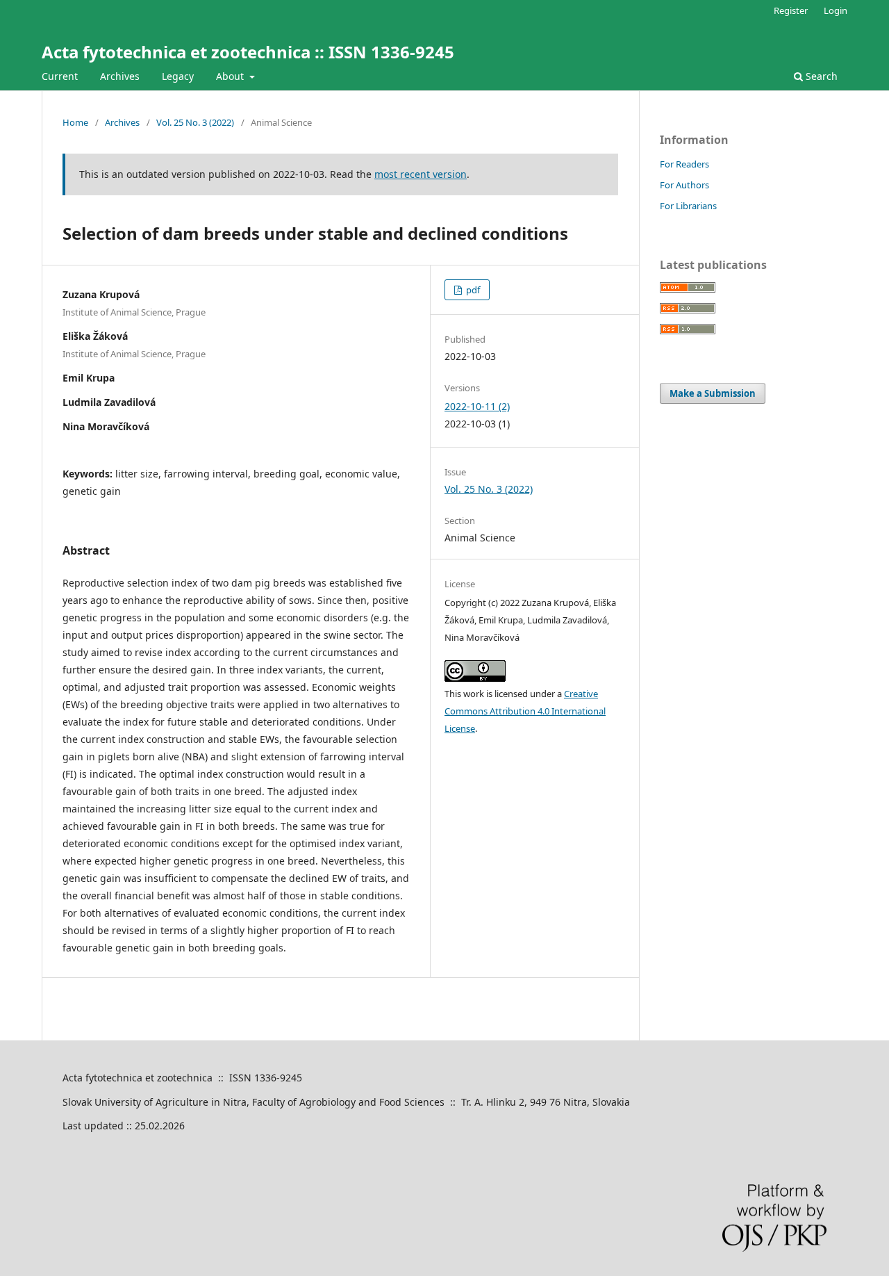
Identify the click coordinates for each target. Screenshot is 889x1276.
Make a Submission (713, 393)
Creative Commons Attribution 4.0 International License (525, 711)
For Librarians (688, 205)
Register (791, 10)
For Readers (684, 164)
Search (820, 76)
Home (75, 122)
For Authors (684, 185)
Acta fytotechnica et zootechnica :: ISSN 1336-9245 (248, 51)
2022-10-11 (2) (477, 406)
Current (60, 76)
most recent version (420, 174)
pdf (472, 290)
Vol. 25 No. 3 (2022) (195, 122)
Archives (120, 76)
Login (835, 10)
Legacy (178, 76)
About (231, 76)
